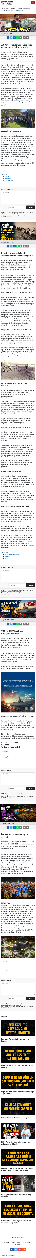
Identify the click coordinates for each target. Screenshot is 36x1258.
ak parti (7, 176)
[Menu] (32, 2)
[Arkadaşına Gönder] (20, 37)
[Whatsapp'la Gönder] (17, 37)
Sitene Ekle (18, 1244)
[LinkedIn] (14, 37)
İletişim (19, 1242)
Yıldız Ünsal (8, 754)
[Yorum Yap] (27, 37)
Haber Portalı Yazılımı (9, 1255)
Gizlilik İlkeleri (26, 1242)
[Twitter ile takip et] (16, 1249)
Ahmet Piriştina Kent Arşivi (12, 554)
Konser (7, 972)
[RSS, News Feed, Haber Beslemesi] (24, 1249)
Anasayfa (6, 1242)
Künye (13, 1242)
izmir (6, 964)
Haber (6, 762)
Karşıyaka (7, 756)
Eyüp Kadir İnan (9, 180)
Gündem (7, 968)
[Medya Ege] (7, 2)
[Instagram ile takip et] (20, 1249)
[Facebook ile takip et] (12, 1249)
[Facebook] (8, 37)
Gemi (6, 760)
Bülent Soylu (8, 178)
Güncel (6, 558)
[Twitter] (11, 37)
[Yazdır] (24, 37)
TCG (6, 758)
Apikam (7, 556)
